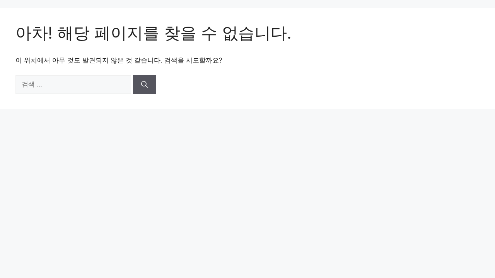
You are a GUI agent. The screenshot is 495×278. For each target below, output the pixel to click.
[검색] (144, 84)
